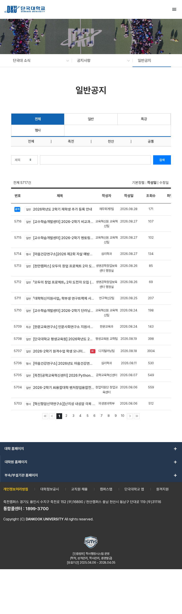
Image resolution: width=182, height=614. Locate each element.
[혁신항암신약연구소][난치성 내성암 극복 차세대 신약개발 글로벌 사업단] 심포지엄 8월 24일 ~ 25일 (60, 404)
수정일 (164, 183)
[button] (38, 60)
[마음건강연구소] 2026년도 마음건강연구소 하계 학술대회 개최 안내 (60, 363)
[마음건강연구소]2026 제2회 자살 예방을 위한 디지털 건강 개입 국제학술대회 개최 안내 (60, 254)
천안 (111, 142)
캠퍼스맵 (106, 489)
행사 (38, 130)
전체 (38, 119)
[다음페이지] (130, 416)
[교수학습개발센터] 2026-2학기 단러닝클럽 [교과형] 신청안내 (60, 311)
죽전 (71, 142)
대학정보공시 (49, 489)
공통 (151, 142)
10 (122, 415)
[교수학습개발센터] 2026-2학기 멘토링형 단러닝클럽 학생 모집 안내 (60, 238)
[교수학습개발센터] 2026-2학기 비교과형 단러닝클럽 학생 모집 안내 (60, 222)
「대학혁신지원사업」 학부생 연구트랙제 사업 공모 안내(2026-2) (60, 298)
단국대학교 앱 (134, 489)
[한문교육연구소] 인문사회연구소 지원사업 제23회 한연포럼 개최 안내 (60, 327)
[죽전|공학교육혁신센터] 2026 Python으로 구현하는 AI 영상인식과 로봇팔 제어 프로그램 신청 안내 (60, 375)
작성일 (151, 183)
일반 (91, 119)
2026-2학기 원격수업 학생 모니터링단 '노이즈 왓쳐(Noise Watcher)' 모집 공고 (57, 351)
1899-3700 (37, 508)
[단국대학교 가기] (24, 9)
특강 (144, 119)
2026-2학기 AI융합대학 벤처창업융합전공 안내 (60, 388)
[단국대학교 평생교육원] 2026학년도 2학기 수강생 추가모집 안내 (60, 339)
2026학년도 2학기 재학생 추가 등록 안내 (59, 209)
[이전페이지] (52, 416)
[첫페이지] (45, 416)
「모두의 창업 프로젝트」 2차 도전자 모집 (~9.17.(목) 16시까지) (60, 282)
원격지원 (162, 489)
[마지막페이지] (137, 416)
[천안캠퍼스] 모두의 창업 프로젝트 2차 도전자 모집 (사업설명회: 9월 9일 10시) (60, 266)
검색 (162, 160)
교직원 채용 (79, 489)
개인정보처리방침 (15, 489)
